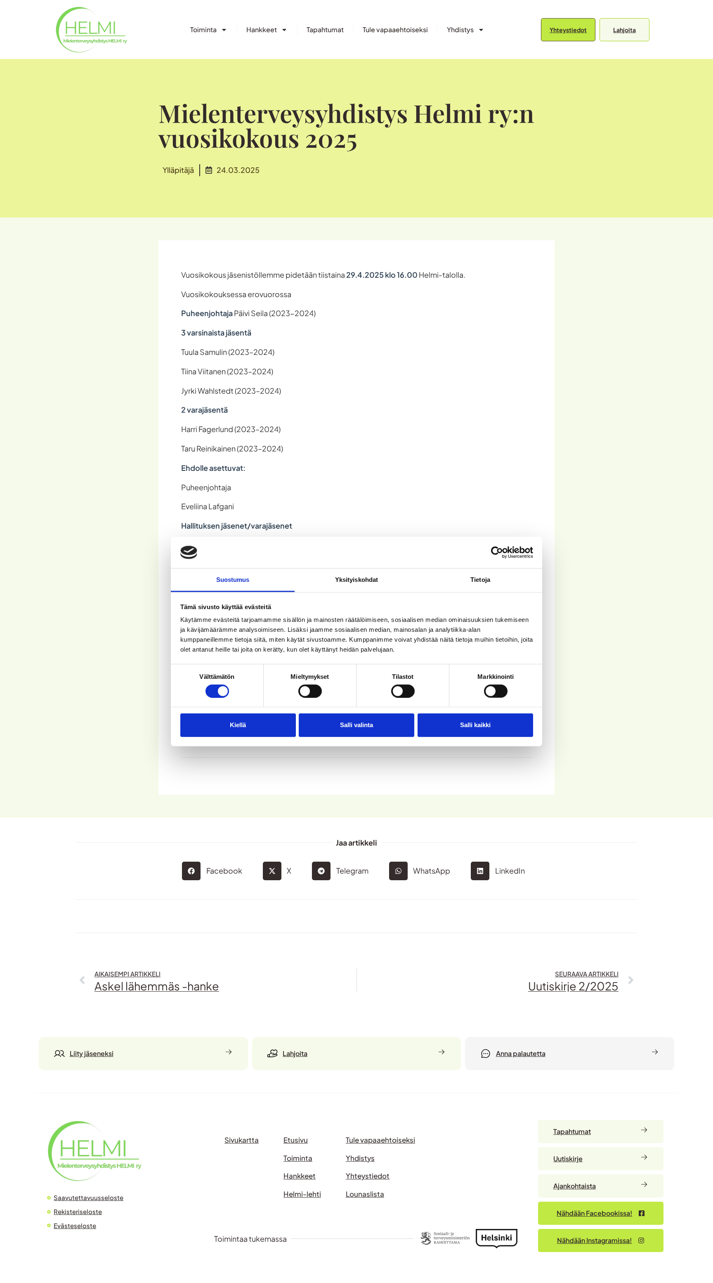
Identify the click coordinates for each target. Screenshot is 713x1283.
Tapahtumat (325, 29)
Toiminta (203, 29)
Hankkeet (261, 29)
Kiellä (238, 724)
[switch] (310, 690)
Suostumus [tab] (233, 579)
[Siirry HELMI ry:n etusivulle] (94, 1150)
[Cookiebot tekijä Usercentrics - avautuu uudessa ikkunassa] (497, 552)
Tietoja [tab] (480, 579)
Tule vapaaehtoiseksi (395, 29)
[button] (215, 871)
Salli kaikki (475, 724)
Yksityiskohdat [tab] (356, 579)
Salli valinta (356, 724)
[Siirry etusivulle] (91, 29)
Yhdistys (460, 29)
